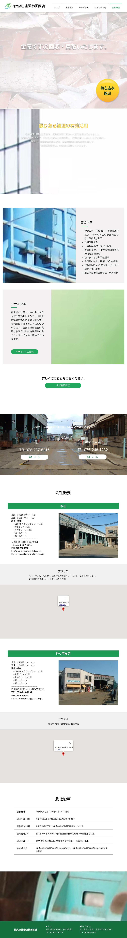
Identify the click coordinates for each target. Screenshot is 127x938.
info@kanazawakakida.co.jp (31, 554)
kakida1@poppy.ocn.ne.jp (30, 698)
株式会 (19, 6)
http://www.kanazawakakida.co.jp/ (26, 551)
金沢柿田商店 (35, 6)
